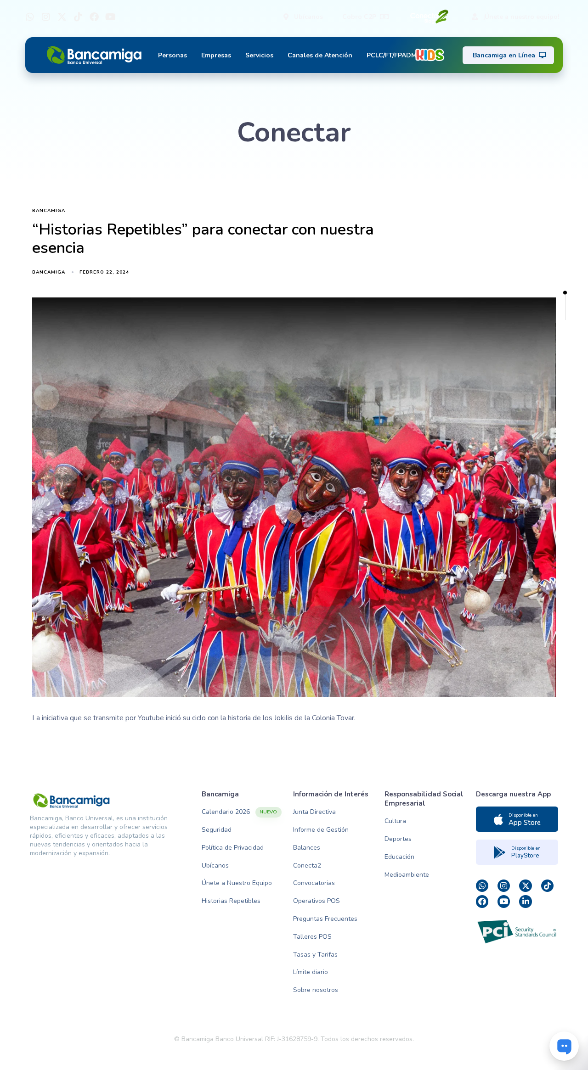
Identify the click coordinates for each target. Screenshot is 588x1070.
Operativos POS (316, 900)
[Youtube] (110, 17)
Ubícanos (215, 865)
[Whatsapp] (29, 17)
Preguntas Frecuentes (325, 918)
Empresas (216, 55)
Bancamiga (48, 211)
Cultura (395, 821)
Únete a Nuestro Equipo (237, 883)
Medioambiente (406, 874)
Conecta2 (307, 865)
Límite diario (310, 972)
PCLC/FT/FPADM (392, 55)
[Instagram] (46, 17)
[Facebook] (94, 17)
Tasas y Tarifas (315, 954)
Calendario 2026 (239, 811)
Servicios (259, 55)
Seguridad (217, 829)
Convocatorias (314, 883)
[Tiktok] (78, 17)
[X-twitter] (62, 17)
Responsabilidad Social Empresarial (424, 799)
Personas (172, 55)
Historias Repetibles (231, 900)
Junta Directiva (314, 811)
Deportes (398, 839)
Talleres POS (312, 936)
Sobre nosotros (315, 990)
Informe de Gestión (321, 829)
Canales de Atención (320, 55)
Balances (306, 847)
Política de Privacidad (233, 847)
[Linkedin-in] (525, 901)
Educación (399, 856)
